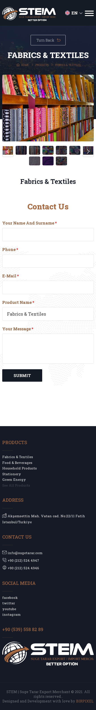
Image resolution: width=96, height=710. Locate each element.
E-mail (10, 276)
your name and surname (29, 223)
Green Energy (14, 479)
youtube (9, 609)
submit (22, 375)
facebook (10, 597)
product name (18, 302)
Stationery (11, 474)
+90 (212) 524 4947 (23, 560)
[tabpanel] (48, 108)
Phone (10, 249)
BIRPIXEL (85, 701)
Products (42, 65)
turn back (45, 40)
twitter (8, 603)
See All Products (16, 485)
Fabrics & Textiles (17, 457)
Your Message (17, 328)
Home (25, 65)
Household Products (19, 468)
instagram (11, 614)
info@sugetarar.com (24, 553)
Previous (7, 151)
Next (88, 151)
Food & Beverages (17, 462)
